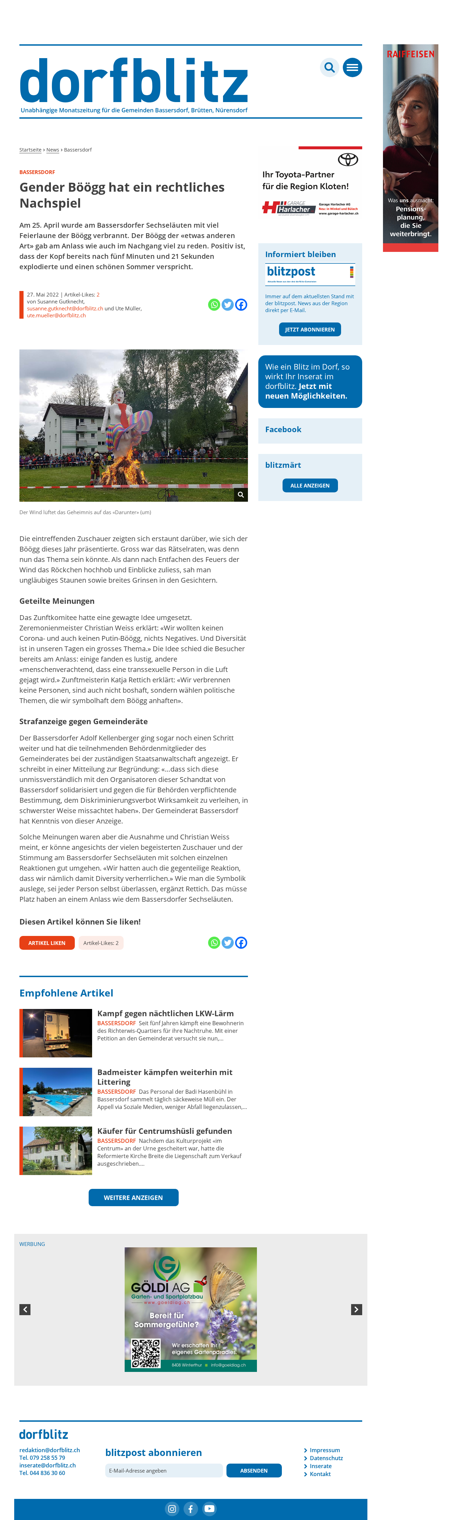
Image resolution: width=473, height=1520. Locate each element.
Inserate (321, 1403)
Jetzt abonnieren (310, 329)
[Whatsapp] (214, 305)
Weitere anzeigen (133, 1197)
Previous (24, 1277)
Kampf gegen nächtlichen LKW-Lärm (165, 1013)
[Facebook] (241, 305)
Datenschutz (326, 1395)
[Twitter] (228, 305)
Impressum (325, 1387)
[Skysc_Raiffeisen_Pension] (410, 147)
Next (356, 1277)
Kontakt (320, 1410)
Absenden (254, 1407)
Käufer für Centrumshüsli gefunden (164, 1131)
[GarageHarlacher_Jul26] (310, 182)
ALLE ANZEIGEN (310, 485)
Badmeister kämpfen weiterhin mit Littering (165, 1077)
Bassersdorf (116, 1023)
